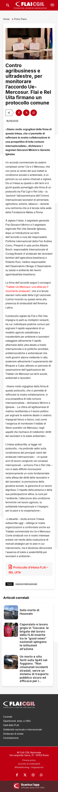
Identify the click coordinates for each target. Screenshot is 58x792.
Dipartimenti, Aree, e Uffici (17, 720)
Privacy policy (29, 760)
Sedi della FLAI (11, 725)
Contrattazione (11, 737)
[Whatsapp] (41, 775)
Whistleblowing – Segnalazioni (29, 767)
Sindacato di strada (13, 733)
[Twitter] (25, 775)
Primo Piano (20, 19)
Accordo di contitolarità (29, 764)
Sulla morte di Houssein (29, 611)
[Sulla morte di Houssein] (11, 612)
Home (6, 19)
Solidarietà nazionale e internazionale (22, 729)
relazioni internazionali (26, 584)
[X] (26, 113)
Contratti (7, 716)
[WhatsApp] (33, 113)
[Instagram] (33, 775)
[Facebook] (19, 113)
